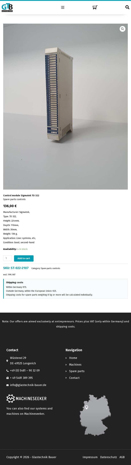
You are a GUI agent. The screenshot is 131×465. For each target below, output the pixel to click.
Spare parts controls (14, 199)
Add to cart (24, 258)
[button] (63, 7)
